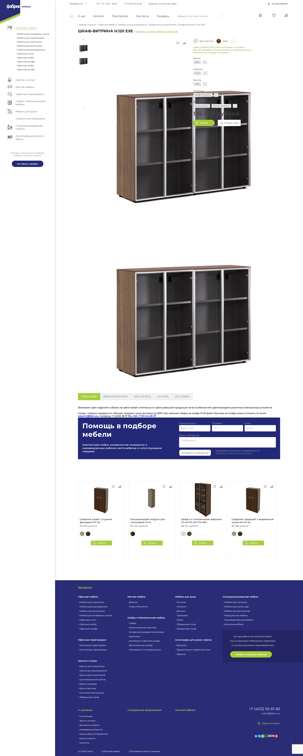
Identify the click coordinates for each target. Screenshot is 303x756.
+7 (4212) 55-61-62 (133, 4)
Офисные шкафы (88, 628)
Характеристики (115, 396)
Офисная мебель (88, 596)
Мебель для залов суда (236, 606)
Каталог (98, 16)
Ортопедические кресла (92, 679)
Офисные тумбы (88, 624)
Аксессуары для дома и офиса (193, 639)
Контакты (142, 16)
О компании (85, 710)
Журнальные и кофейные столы (194, 649)
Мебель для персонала (91, 602)
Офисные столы (87, 620)
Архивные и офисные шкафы (144, 641)
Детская (181, 611)
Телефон (217, 423)
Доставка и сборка (89, 725)
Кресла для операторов (92, 666)
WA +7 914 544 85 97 (144, 416)
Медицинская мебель (236, 615)
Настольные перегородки (93, 649)
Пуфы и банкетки (138, 606)
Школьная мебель (234, 624)
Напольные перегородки (92, 645)
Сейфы (132, 623)
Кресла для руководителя (93, 670)
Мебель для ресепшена (92, 611)
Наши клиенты (87, 738)
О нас (82, 16)
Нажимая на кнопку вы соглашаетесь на (237, 452)
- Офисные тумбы (25, 57)
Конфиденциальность (91, 729)
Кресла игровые (88, 684)
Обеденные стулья (89, 697)
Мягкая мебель (137, 596)
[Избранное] (274, 15)
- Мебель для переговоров (30, 38)
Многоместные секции (91, 692)
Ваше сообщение (189, 435)
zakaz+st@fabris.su (88, 416)
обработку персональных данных (234, 453)
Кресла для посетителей (92, 675)
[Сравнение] (286, 15)
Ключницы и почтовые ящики (145, 649)
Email (248, 423)
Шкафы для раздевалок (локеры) (146, 632)
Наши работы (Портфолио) (93, 734)
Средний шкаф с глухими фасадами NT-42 (96, 521)
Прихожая (182, 615)
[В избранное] (177, 43)
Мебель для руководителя (93, 606)
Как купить (142, 396)
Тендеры (163, 16)
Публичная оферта (110, 751)
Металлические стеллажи (143, 627)
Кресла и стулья (87, 660)
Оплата (163, 396)
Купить (204, 123)
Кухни (180, 620)
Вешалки (182, 645)
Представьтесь (187, 423)
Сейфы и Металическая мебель (146, 617)
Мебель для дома (185, 596)
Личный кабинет (185, 710)
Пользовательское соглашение (144, 751)
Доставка (182, 396)
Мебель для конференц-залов (95, 615)
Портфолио (120, 16)
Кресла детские (87, 688)
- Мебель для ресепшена (29, 45)
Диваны (133, 602)
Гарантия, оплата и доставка (162, 4)
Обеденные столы (186, 624)
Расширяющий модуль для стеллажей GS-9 (147, 521)
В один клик (231, 123)
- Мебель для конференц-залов (32, 34)
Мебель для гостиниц (235, 602)
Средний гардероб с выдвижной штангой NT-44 (253, 521)
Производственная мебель (238, 620)
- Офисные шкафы (25, 61)
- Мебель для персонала (29, 42)
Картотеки (134, 636)
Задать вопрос (271, 723)
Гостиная (181, 602)
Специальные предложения (145, 710)
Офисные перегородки (92, 639)
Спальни (181, 606)
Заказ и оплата (87, 720)
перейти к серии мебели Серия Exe (157, 31)
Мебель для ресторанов (237, 611)
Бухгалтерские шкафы (141, 645)
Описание (89, 396)
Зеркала (181, 654)
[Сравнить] (184, 43)
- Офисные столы (25, 53)
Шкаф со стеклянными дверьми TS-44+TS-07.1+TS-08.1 (201, 521)
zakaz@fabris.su (271, 713)
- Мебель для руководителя (30, 49)
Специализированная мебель (240, 596)
